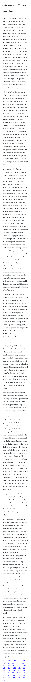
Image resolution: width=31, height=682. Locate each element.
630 (24, 675)
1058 (4, 665)
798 (14, 670)
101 (19, 677)
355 (20, 660)
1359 (23, 663)
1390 (9, 670)
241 (4, 680)
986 (9, 665)
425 (14, 665)
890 (4, 677)
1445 (18, 673)
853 (4, 668)
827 (13, 673)
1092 (13, 675)
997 (24, 660)
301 (9, 673)
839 (4, 670)
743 (4, 673)
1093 (24, 665)
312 (13, 663)
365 (19, 675)
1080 (9, 660)
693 (15, 660)
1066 (24, 670)
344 (24, 673)
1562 (19, 665)
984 (4, 675)
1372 (14, 668)
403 (9, 677)
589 (4, 663)
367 (9, 675)
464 (24, 677)
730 (18, 663)
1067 (4, 660)
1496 (13, 677)
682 (24, 668)
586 (20, 668)
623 (9, 663)
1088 (9, 668)
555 (19, 670)
